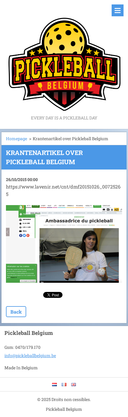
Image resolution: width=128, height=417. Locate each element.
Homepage (16, 138)
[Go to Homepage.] (64, 57)
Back (16, 312)
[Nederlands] (54, 384)
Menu (118, 10)
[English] (73, 384)
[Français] (64, 384)
